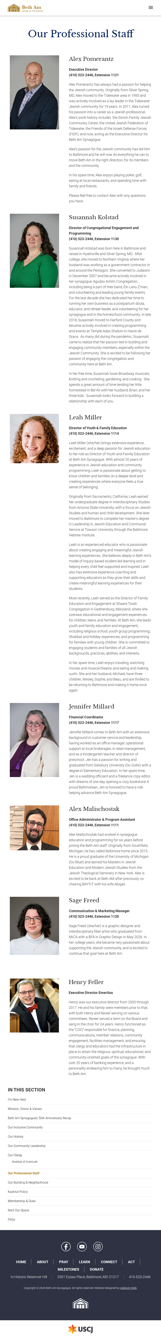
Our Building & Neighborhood (28, 1182)
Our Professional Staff (23, 1173)
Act (131, 1262)
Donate (96, 1269)
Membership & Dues (22, 1201)
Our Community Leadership (27, 1146)
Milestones (68, 1269)
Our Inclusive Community (25, 1127)
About (42, 1262)
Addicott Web (128, 1288)
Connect (109, 1262)
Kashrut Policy (18, 1192)
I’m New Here (17, 1099)
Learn (84, 1262)
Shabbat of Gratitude (25, 1161)
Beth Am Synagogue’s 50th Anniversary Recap (39, 1118)
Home (21, 1262)
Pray (63, 1262)
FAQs (11, 1219)
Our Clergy (15, 1155)
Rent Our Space (18, 1210)
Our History (15, 1136)
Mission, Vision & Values (25, 1109)
